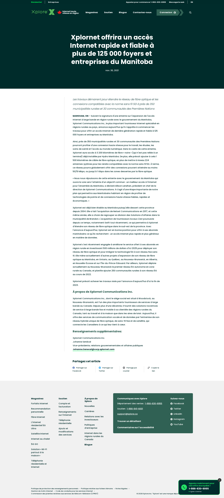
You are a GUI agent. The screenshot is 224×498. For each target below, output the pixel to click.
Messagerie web (176, 2)
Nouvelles (90, 406)
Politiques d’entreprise (91, 426)
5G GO (34, 444)
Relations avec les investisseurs (94, 418)
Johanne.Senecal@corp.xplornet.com (93, 349)
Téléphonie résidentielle (65, 422)
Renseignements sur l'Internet (67, 413)
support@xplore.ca (127, 413)
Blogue (123, 12)
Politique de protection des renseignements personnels (54, 488)
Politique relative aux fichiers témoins (97, 488)
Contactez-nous (142, 12)
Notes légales (121, 488)
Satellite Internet (40, 433)
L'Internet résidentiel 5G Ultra (38, 425)
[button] (199, 487)
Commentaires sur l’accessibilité (135, 427)
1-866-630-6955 (153, 403)
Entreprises (53, 2)
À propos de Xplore (91, 400)
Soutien (108, 12)
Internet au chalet (40, 438)
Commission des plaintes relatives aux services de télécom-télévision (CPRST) (64, 493)
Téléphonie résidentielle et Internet (39, 463)
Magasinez (92, 12)
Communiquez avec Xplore (132, 398)
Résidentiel (36, 2)
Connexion (166, 12)
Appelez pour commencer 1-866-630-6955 (146, 2)
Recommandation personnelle (40, 410)
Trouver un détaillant (129, 421)
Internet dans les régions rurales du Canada (94, 436)
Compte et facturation (65, 405)
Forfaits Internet (39, 403)
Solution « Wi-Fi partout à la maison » (39, 452)
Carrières (89, 411)
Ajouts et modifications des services (66, 431)
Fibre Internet (38, 417)
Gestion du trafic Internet (42, 491)
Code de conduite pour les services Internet (74, 491)
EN (192, 2)
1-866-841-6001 (135, 408)
